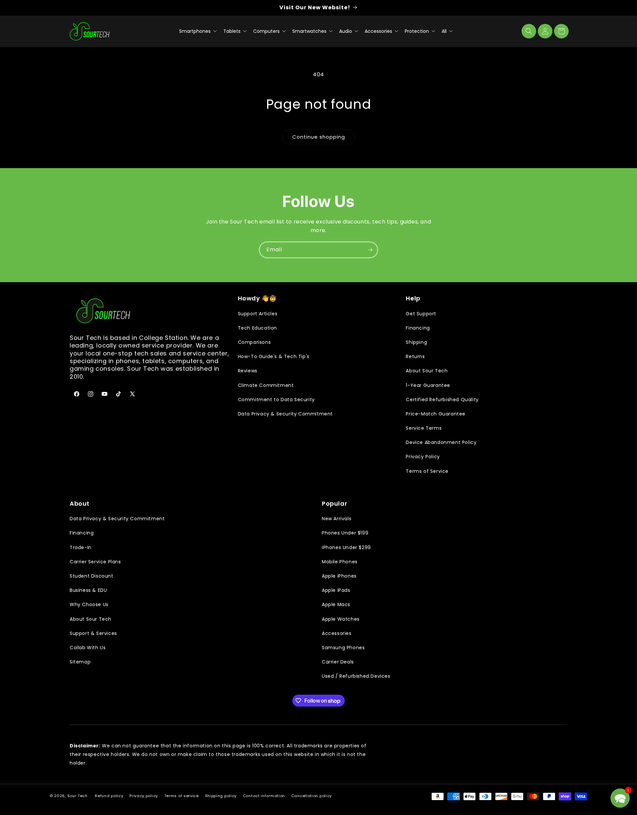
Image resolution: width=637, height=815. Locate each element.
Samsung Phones (343, 647)
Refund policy (109, 795)
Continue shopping (318, 136)
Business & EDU (88, 590)
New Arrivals (336, 518)
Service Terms (424, 428)
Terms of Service (427, 471)
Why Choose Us (89, 604)
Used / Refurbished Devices (356, 676)
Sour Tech (77, 795)
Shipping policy (221, 795)
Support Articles (258, 313)
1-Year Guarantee (428, 385)
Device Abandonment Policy (441, 442)
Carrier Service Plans (95, 561)
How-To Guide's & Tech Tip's (274, 356)
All (445, 31)
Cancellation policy (311, 795)
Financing (418, 328)
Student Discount (91, 576)
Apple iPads (336, 590)
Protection (417, 31)
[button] (529, 31)
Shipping (416, 342)
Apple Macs (336, 604)
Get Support (421, 313)
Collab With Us (88, 647)
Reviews (247, 370)
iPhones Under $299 (346, 547)
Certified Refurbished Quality (442, 399)
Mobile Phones (340, 561)
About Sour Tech (427, 370)
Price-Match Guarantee (435, 413)
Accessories (379, 31)
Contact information (264, 795)
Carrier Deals (338, 661)
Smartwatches (310, 31)
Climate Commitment (266, 385)
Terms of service (181, 795)
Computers (267, 31)
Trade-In (81, 547)
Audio (346, 31)
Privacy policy (143, 795)
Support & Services (93, 633)
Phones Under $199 (345, 533)
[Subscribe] (370, 249)
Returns (415, 356)
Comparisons (254, 342)
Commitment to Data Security (276, 399)
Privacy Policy (423, 456)
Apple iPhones (339, 576)
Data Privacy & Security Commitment (285, 413)
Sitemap (80, 661)
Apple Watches (341, 619)
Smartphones (195, 31)
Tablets (232, 31)
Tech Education (257, 328)
